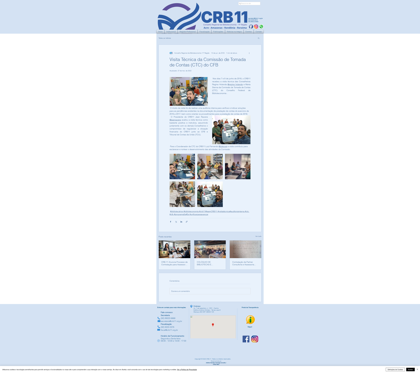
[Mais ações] (249, 53)
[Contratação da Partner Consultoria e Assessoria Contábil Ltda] (245, 249)
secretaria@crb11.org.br (255, 18)
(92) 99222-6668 (253, 21)
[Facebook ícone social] (246, 339)
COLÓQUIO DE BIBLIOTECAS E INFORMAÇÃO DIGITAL (207, 263)
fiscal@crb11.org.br (169, 330)
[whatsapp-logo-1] (261, 26)
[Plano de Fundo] (256, 26)
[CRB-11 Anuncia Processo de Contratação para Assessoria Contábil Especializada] (174, 249)
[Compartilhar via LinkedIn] (181, 222)
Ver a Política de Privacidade (187, 369)
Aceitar (410, 369)
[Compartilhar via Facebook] (171, 222)
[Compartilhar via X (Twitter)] (176, 222)
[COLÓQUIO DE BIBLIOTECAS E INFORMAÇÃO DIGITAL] (210, 249)
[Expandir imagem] (182, 166)
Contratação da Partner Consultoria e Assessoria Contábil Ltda (243, 263)
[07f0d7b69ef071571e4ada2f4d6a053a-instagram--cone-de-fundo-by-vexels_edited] (254, 339)
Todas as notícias (165, 38)
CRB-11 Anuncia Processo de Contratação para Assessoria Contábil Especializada (174, 263)
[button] (259, 38)
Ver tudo (258, 236)
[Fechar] (417, 369)
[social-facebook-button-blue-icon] (251, 26)
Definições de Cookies (395, 369)
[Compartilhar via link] (187, 222)
